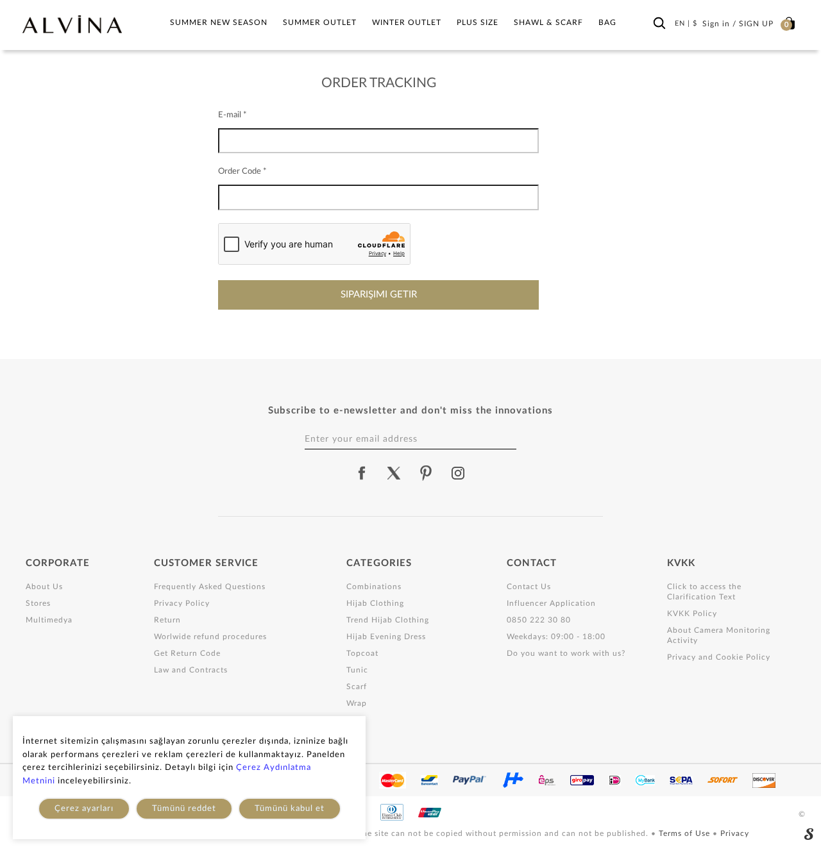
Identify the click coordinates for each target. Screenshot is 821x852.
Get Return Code (187, 653)
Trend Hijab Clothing (387, 620)
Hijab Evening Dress (386, 636)
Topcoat (362, 653)
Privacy (734, 833)
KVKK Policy (692, 613)
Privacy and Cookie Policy (718, 657)
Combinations (374, 586)
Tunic (357, 670)
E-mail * (232, 115)
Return (167, 620)
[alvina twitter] (393, 473)
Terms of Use (686, 833)
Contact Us (529, 586)
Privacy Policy (182, 603)
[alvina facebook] (361, 473)
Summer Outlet (320, 22)
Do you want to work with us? (566, 653)
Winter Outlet (406, 22)
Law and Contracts (191, 670)
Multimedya (49, 620)
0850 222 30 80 (539, 620)
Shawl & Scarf (548, 22)
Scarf (356, 686)
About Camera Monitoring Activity (718, 635)
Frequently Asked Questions (210, 586)
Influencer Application (551, 603)
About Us (44, 586)
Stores (38, 603)
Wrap (356, 703)
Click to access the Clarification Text (704, 592)
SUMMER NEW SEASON (218, 22)
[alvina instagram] (459, 473)
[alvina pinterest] (426, 473)
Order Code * (242, 171)
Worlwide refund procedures (210, 636)
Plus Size (477, 22)
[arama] (659, 23)
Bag (607, 22)
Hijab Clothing (375, 603)
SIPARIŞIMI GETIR (379, 294)
